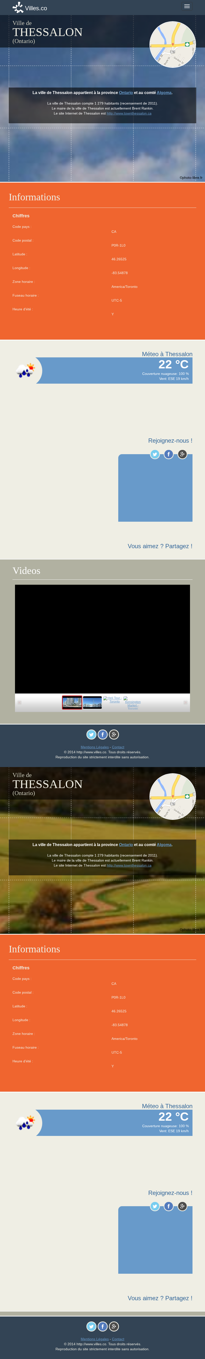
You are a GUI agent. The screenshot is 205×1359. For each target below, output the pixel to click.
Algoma (164, 93)
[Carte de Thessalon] (173, 44)
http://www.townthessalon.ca (129, 113)
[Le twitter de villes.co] (155, 454)
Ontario (126, 93)
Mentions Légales (95, 747)
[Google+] (182, 454)
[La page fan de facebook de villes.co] (169, 454)
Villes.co (36, 8)
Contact (118, 747)
